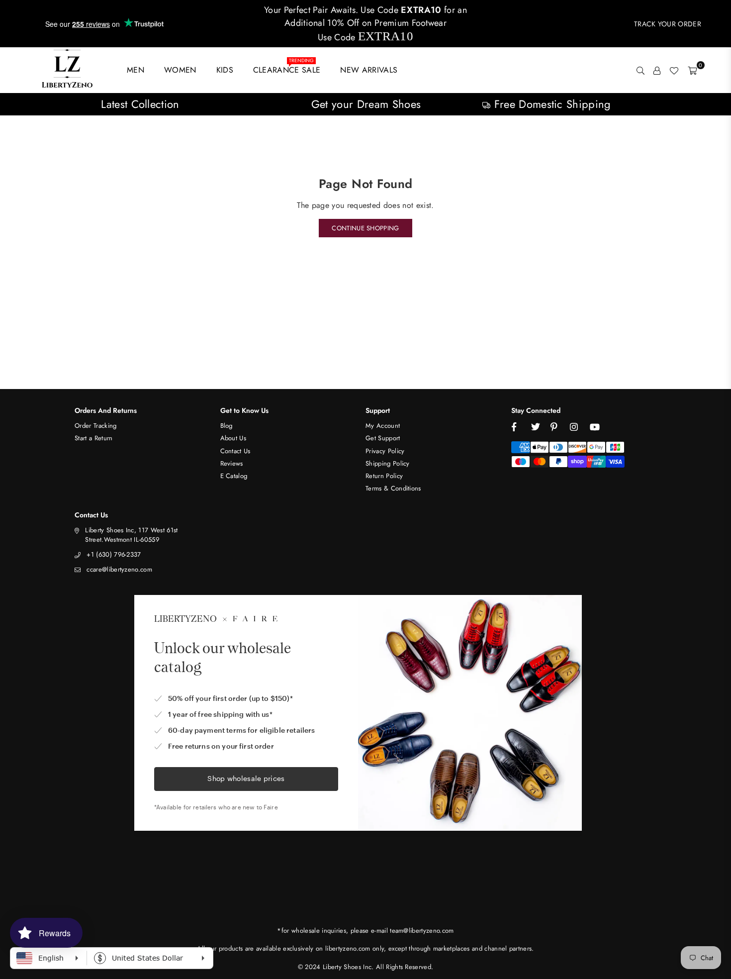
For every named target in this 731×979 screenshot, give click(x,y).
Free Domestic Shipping (550, 104)
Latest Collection (140, 104)
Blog (226, 425)
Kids (224, 70)
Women (180, 70)
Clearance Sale (286, 68)
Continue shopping (365, 228)
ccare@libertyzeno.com (119, 569)
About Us (233, 438)
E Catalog (234, 476)
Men (135, 70)
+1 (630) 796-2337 (114, 554)
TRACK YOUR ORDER (667, 24)
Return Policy (384, 476)
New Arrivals (368, 70)
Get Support (383, 438)
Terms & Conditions (393, 488)
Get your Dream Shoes (366, 104)
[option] (140, 104)
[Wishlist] (674, 70)
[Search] (640, 70)
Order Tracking (95, 425)
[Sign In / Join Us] (657, 70)
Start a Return (93, 438)
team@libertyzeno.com (422, 930)
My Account (383, 425)
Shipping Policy (388, 463)
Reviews (231, 463)
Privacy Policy (385, 451)
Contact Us (235, 451)
